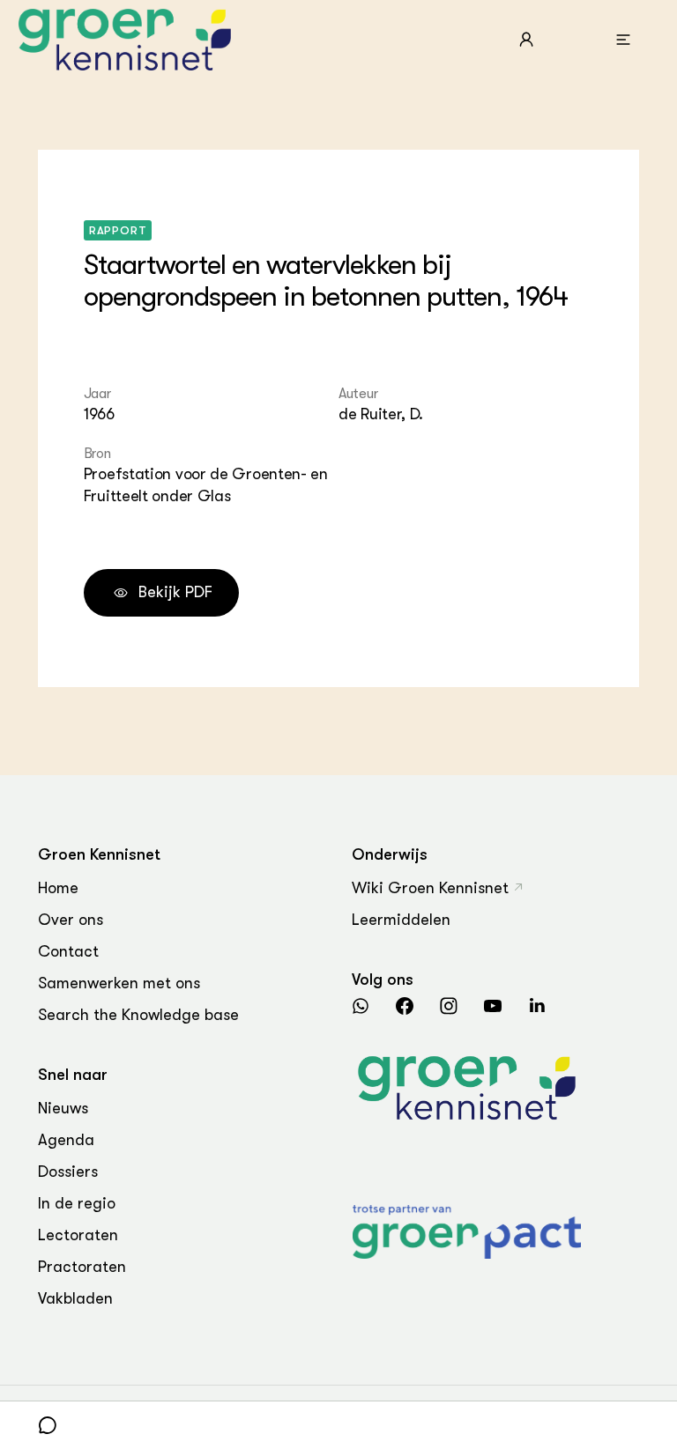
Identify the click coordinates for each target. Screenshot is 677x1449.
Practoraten (82, 1266)
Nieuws (63, 1108)
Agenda (66, 1140)
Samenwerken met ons (119, 983)
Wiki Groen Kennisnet (430, 888)
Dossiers (68, 1171)
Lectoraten (78, 1235)
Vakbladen (75, 1298)
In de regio (76, 1203)
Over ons (70, 919)
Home (58, 888)
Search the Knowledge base (138, 1015)
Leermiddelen (401, 919)
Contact (68, 951)
